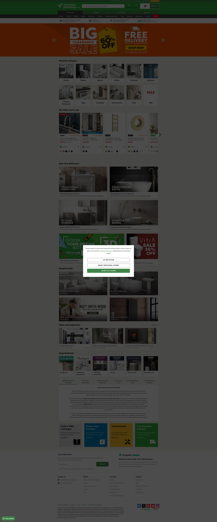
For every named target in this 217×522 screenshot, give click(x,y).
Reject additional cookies (108, 265)
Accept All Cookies (108, 271)
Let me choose (108, 260)
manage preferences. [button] (107, 251)
